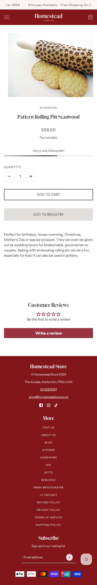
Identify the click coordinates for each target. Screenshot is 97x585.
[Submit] (69, 557)
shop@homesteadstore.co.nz (48, 397)
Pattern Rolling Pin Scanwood (48, 116)
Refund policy (48, 502)
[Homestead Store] (48, 17)
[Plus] (31, 176)
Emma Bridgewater (48, 487)
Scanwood (48, 107)
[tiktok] (56, 405)
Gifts (48, 472)
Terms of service (48, 517)
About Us (49, 435)
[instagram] (48, 405)
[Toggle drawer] (6, 17)
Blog (48, 442)
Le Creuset (48, 495)
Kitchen (49, 450)
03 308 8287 (48, 389)
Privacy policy (48, 510)
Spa (48, 465)
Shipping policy (48, 525)
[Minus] (9, 176)
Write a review (48, 333)
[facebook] (41, 405)
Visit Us (48, 427)
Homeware (48, 457)
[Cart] (90, 17)
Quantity (12, 167)
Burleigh (48, 480)
